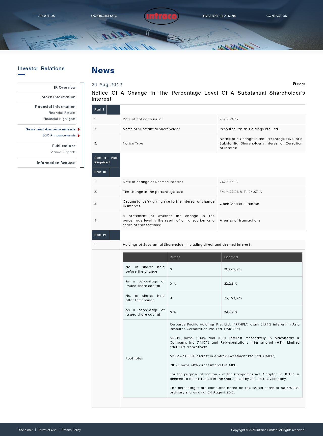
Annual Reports (63, 152)
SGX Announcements (59, 135)
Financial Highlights (59, 119)
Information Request (56, 163)
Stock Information (59, 97)
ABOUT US (46, 16)
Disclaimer (25, 430)
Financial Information (55, 106)
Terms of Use (47, 430)
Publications (64, 146)
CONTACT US (276, 16)
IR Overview (65, 87)
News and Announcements (50, 129)
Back (300, 84)
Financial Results (62, 113)
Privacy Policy (71, 430)
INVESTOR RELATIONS (219, 16)
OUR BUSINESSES (104, 16)
